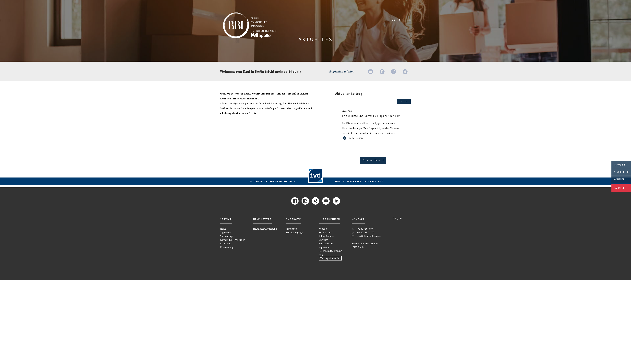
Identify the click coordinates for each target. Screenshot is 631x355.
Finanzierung (227, 247)
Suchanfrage (226, 236)
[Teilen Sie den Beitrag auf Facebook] (382, 71)
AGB (321, 254)
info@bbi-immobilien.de (369, 236)
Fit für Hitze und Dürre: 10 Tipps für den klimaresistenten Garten (384, 116)
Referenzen (325, 232)
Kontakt (619, 179)
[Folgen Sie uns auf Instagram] (305, 200)
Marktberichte (326, 243)
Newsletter (621, 171)
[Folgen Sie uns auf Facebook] (295, 200)
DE (393, 19)
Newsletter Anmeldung (265, 228)
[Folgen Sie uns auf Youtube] (326, 200)
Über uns (323, 239)
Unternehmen (329, 219)
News (223, 228)
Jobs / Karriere (326, 236)
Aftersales (225, 243)
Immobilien (620, 164)
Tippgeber (225, 232)
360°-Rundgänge (294, 232)
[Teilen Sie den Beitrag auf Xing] (393, 71)
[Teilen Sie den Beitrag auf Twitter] (405, 71)
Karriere (619, 187)
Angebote (293, 219)
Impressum (324, 247)
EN (400, 19)
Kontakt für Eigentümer (232, 239)
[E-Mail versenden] (370, 71)
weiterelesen (356, 138)
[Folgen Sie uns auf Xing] (315, 200)
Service (226, 219)
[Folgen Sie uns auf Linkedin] (336, 200)
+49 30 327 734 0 (365, 228)
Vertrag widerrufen (330, 258)
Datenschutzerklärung (330, 250)
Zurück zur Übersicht (373, 160)
